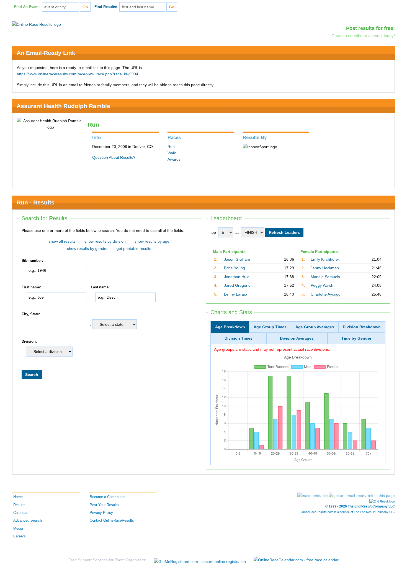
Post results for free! (370, 28)
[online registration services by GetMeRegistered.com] (200, 560)
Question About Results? (113, 157)
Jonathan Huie (236, 277)
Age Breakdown (230, 327)
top (213, 232)
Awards (174, 159)
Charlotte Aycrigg (326, 294)
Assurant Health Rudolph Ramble (63, 106)
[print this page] (312, 495)
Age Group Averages (314, 327)
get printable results (134, 248)
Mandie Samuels (325, 277)
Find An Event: (27, 7)
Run (171, 146)
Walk (172, 153)
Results (19, 505)
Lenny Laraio (235, 294)
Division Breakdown (362, 327)
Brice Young (234, 268)
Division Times (239, 338)
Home (18, 497)
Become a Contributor (107, 497)
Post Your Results (104, 505)
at (237, 232)
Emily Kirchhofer (325, 259)
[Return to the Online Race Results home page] (36, 24)
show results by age (152, 241)
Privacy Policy (101, 513)
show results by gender (87, 248)
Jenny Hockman (325, 268)
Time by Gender (356, 338)
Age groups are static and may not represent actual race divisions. (272, 349)
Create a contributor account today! (363, 35)
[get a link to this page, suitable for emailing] (362, 495)
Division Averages (297, 338)
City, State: (31, 314)
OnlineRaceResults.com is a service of (348, 512)
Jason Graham (237, 259)
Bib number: (32, 261)
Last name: (100, 287)
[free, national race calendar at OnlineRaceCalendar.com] (296, 560)
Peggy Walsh (322, 285)
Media (18, 528)
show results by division (105, 241)
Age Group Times (270, 327)
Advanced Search (27, 520)
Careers (19, 536)
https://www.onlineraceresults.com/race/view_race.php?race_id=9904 (77, 74)
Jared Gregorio (237, 285)
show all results (62, 241)
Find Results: (105, 7)
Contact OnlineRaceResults (112, 520)
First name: (31, 287)
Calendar (20, 513)
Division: (29, 342)
